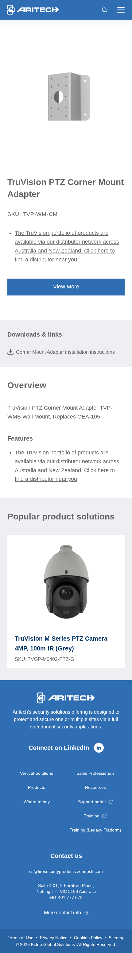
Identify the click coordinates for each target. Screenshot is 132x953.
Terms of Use (20, 937)
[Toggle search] (104, 9)
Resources (95, 787)
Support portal (92, 801)
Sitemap (117, 937)
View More (66, 287)
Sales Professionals (95, 773)
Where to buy (37, 801)
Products (36, 787)
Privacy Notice (54, 937)
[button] (121, 10)
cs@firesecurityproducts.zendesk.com (66, 871)
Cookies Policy (88, 937)
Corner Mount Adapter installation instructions (65, 352)
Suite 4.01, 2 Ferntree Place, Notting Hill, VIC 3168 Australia (66, 888)
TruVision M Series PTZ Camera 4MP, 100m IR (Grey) (61, 643)
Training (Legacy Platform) (95, 830)
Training (91, 815)
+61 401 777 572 (66, 897)
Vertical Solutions (36, 773)
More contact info (62, 912)
